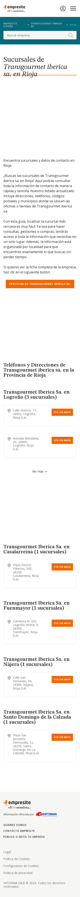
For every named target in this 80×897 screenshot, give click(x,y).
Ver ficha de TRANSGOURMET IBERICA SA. (40, 284)
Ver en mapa (62, 412)
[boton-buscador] (70, 35)
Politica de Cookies (16, 859)
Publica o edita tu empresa (24, 837)
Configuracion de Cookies (21, 866)
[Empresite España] (16, 8)
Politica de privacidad (17, 873)
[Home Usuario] (63, 8)
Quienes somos (14, 825)
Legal (7, 852)
